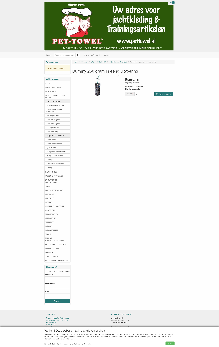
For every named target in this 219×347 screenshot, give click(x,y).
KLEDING (48, 202)
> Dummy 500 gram (53, 123)
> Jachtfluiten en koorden (55, 163)
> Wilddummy (51, 139)
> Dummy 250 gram (53, 119)
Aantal (129, 93)
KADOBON (49, 226)
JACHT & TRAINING (52, 101)
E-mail (47, 291)
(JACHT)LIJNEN (51, 172)
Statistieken (76, 344)
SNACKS (48, 234)
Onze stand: (50, 325)
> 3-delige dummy (52, 127)
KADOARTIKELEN (51, 230)
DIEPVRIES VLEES (52, 248)
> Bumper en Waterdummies (56, 151)
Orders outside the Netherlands (57, 318)
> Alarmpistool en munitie (55, 105)
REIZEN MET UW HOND (54, 190)
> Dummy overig (52, 131)
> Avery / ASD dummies (54, 155)
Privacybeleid (51, 322)
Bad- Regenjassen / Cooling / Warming (55, 96)
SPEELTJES (49, 222)
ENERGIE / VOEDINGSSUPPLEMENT (54, 239)
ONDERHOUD (50, 210)
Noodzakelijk (51, 344)
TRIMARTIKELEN (51, 214)
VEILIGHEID (49, 198)
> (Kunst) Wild (51, 147)
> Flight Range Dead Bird (55, 135)
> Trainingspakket (52, 115)
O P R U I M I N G (51, 256)
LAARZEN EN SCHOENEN (54, 206)
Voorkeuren (64, 344)
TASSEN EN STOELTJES (54, 176)
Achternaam (50, 283)
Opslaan (170, 343)
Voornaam (49, 275)
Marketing (87, 344)
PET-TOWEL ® (50, 91)
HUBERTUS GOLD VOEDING (55, 244)
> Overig (49, 167)
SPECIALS (49, 252)
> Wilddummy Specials (54, 143)
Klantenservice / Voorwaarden (57, 320)
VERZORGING (50, 218)
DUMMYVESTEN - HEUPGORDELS (52, 181)
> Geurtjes (49, 159)
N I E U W (48, 83)
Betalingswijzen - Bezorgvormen (56, 260)
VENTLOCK (49, 194)
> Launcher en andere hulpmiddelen (54, 110)
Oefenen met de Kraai (53, 87)
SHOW (47, 186)
